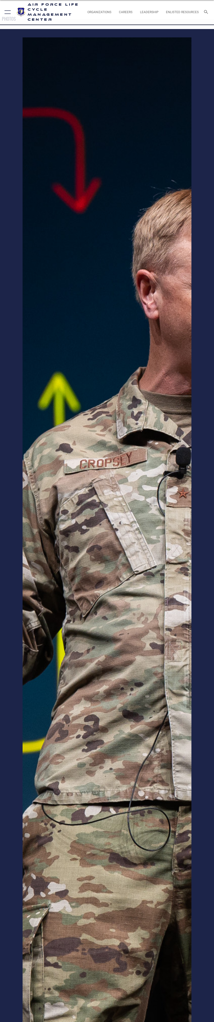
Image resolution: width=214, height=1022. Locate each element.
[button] (7, 12)
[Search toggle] (206, 12)
